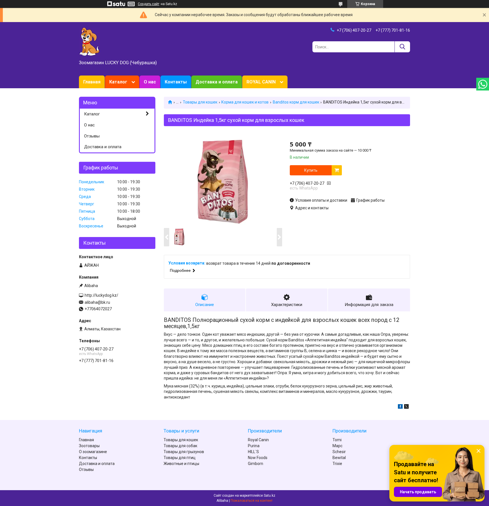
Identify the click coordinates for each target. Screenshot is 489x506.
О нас (150, 82)
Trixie (337, 463)
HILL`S (253, 451)
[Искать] (402, 46)
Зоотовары (89, 445)
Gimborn (255, 463)
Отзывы (92, 136)
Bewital (339, 457)
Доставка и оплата (217, 82)
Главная (91, 82)
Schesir (339, 451)
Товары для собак (180, 445)
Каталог (118, 82)
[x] (406, 407)
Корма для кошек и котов (245, 102)
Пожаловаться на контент (252, 501)
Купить (311, 170)
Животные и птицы (181, 463)
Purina (253, 445)
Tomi (337, 440)
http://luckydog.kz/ (101, 295)
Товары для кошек (200, 102)
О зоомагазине (93, 451)
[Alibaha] (89, 41)
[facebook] (400, 407)
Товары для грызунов (184, 451)
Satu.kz (269, 496)
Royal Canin (258, 440)
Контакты (176, 82)
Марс (337, 445)
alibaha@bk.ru (97, 302)
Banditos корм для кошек (296, 102)
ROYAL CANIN (261, 82)
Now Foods (257, 457)
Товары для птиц (180, 457)
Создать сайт (148, 4)
